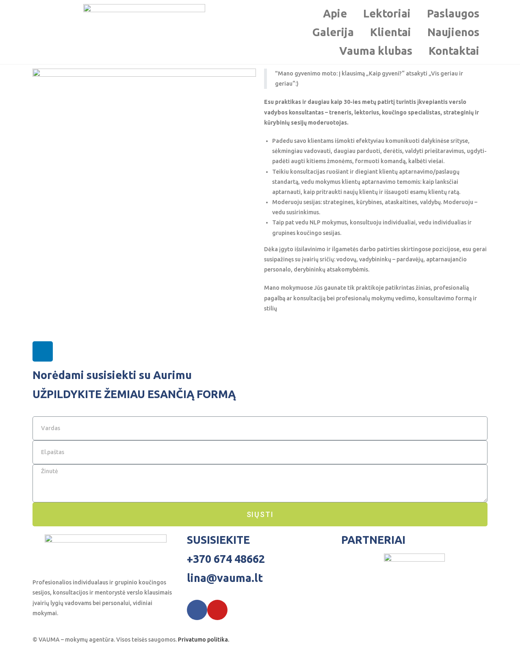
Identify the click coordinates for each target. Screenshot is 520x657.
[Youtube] (217, 610)
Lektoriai (387, 13)
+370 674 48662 (226, 559)
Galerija (333, 32)
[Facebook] (197, 610)
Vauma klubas (375, 51)
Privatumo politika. (203, 639)
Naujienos (453, 32)
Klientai (390, 32)
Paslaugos (453, 13)
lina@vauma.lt (225, 578)
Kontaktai (454, 51)
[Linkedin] (42, 351)
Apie (335, 13)
